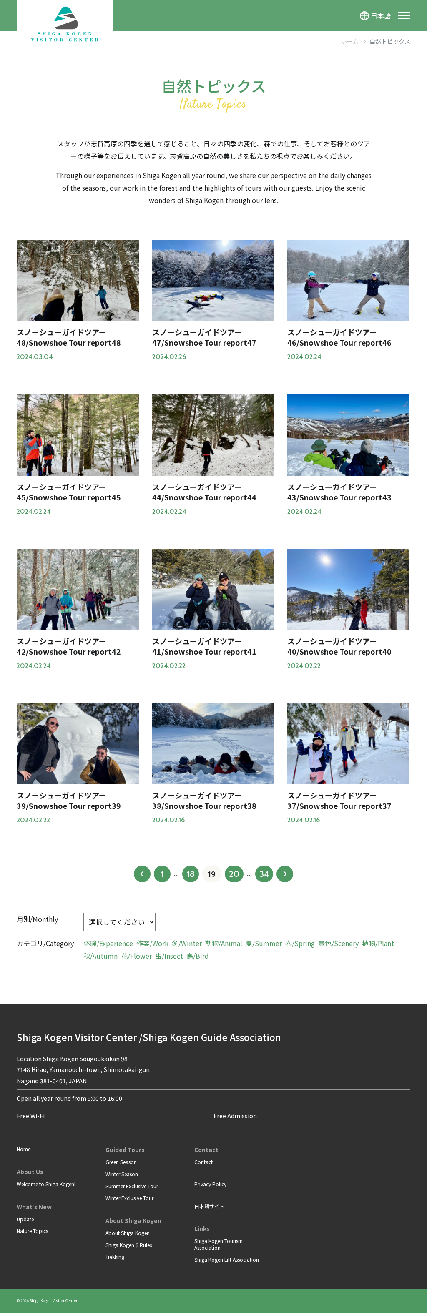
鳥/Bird (197, 956)
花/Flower (136, 956)
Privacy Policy (210, 1183)
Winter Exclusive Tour (129, 1197)
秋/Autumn (100, 956)
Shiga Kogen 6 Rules (128, 1244)
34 (264, 874)
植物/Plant (378, 943)
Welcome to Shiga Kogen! (46, 1183)
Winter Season (121, 1173)
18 (191, 874)
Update (25, 1219)
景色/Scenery (338, 943)
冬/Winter (187, 943)
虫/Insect (169, 956)
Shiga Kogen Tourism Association (218, 1244)
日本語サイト (209, 1206)
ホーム (350, 41)
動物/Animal (223, 943)
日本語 (381, 15)
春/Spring (300, 943)
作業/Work (152, 943)
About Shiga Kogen (127, 1232)
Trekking (114, 1256)
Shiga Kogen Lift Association (226, 1259)
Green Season (121, 1161)
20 (234, 874)
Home (23, 1148)
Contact (203, 1161)
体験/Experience (108, 943)
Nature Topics (32, 1230)
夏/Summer (264, 943)
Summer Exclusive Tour (131, 1186)
